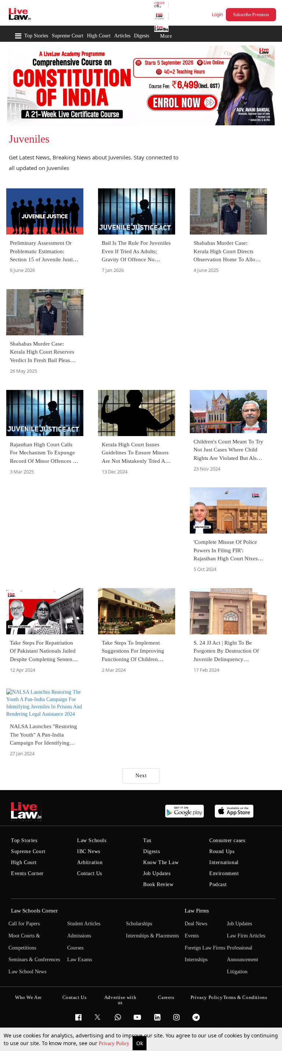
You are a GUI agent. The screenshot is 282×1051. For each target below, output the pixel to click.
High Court (99, 35)
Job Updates (157, 873)
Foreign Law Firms (205, 948)
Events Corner (27, 873)
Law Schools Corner (34, 911)
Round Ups (221, 851)
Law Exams (79, 959)
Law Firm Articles (246, 935)
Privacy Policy (115, 1043)
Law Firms (197, 911)
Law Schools (91, 840)
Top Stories (36, 35)
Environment (224, 873)
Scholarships (139, 923)
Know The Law (160, 862)
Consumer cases (227, 840)
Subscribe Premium (251, 14)
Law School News (27, 971)
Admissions (79, 935)
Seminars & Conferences (34, 959)
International (224, 862)
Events (192, 935)
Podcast (218, 884)
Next (141, 775)
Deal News (196, 923)
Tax (147, 840)
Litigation (237, 971)
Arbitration (90, 862)
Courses (75, 948)
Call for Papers (24, 923)
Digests (141, 35)
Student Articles (83, 923)
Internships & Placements (152, 935)
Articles (122, 35)
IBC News (88, 851)
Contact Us (89, 873)
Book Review (158, 884)
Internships (196, 959)
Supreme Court (67, 35)
